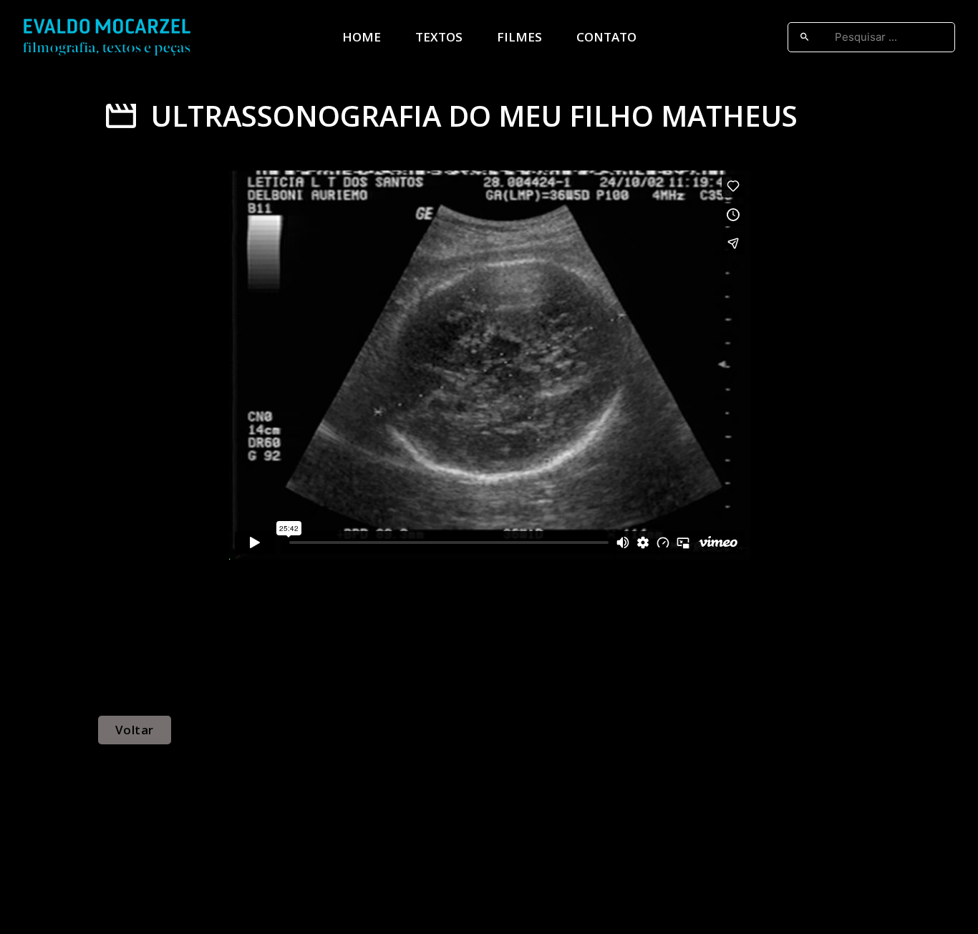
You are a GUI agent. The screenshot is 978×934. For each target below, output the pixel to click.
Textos (439, 37)
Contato (606, 37)
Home (361, 37)
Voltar (134, 729)
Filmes (519, 37)
